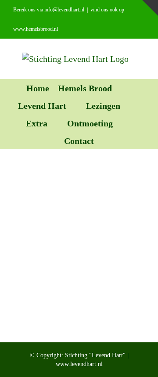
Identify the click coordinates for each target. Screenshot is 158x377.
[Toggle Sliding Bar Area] (150, 8)
